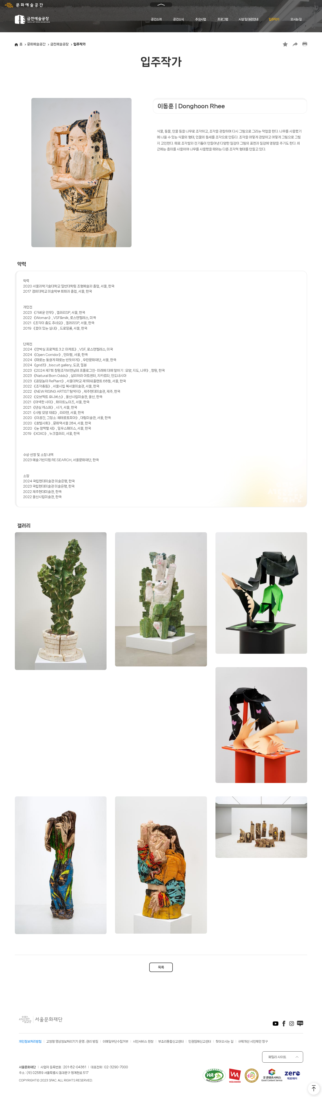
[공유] (295, 44)
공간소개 (156, 19)
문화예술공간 (36, 44)
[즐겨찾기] (285, 44)
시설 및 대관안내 (248, 19)
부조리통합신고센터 (171, 1041)
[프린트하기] (304, 44)
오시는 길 (295, 19)
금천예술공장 (59, 44)
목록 (161, 967)
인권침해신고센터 (199, 1041)
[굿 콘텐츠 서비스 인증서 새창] (271, 1076)
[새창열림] (275, 1024)
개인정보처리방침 (30, 1041)
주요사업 (200, 19)
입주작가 (274, 19)
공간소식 (178, 19)
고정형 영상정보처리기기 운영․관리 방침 (72, 1041)
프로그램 (222, 19)
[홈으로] (33, 19)
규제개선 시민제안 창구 (253, 1041)
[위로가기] (314, 1089)
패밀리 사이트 (277, 1057)
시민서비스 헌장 (143, 1041)
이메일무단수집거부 (115, 1041)
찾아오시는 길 (224, 1041)
